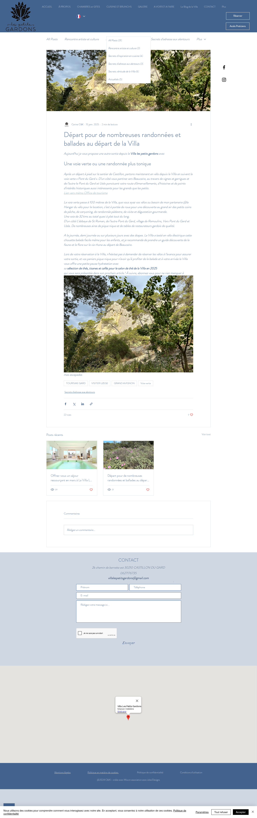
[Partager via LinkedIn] (82, 404)
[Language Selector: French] (80, 16)
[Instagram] (224, 79)
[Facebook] (224, 67)
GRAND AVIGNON (124, 383)
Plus (199, 39)
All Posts (52, 39)
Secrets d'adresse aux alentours (170, 39)
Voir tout (206, 434)
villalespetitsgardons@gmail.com (128, 578)
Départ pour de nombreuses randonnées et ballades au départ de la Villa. (128, 477)
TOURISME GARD (75, 383)
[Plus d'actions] (191, 124)
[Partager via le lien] (91, 404)
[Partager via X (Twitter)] (74, 404)
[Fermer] (253, 812)
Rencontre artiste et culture (82, 39)
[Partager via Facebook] (65, 404)
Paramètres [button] (202, 812)
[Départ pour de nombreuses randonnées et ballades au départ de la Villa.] (128, 455)
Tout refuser (221, 812)
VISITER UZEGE (99, 383)
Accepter (241, 812)
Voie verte (146, 383)
